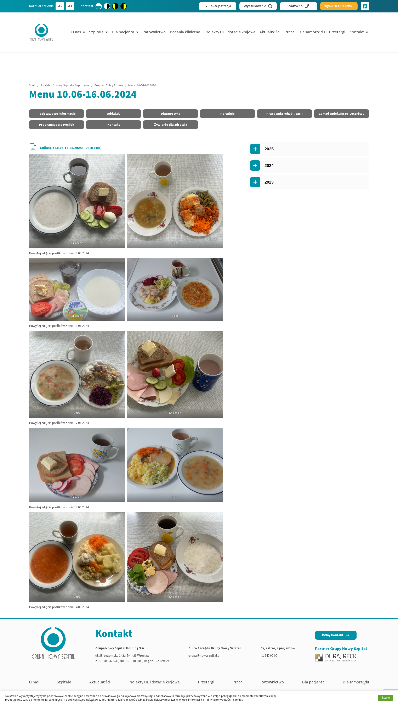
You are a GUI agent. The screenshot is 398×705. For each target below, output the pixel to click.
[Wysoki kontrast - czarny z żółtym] (123, 6)
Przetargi (337, 32)
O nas (76, 32)
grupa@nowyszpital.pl (204, 655)
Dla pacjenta (123, 32)
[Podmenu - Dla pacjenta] (137, 32)
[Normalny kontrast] (99, 6)
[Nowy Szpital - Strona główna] (41, 32)
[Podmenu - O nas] (84, 32)
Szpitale (96, 32)
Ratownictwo (154, 32)
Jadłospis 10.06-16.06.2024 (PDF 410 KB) (70, 148)
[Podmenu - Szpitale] (106, 32)
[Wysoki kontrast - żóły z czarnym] (115, 6)
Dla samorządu (311, 32)
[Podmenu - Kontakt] (367, 32)
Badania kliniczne (185, 32)
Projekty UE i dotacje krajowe (229, 32)
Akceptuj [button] (385, 698)
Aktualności (270, 32)
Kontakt (356, 32)
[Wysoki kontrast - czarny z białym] (107, 6)
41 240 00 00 (269, 655)
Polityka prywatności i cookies (224, 700)
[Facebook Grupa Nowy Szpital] (365, 6)
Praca (289, 32)
